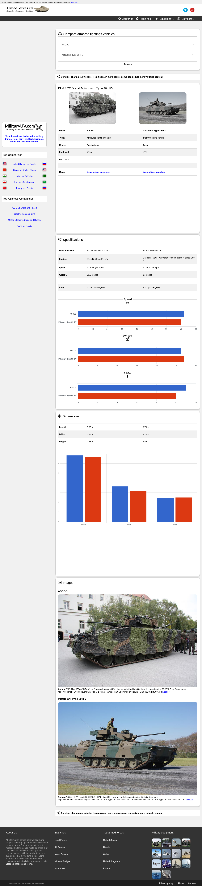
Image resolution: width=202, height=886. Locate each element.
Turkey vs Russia (24, 188)
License (166, 691)
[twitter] (185, 11)
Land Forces (61, 839)
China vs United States (24, 169)
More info (74, 2)
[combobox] (127, 44)
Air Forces (60, 847)
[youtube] (191, 11)
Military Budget (62, 861)
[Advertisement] (24, 73)
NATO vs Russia (24, 225)
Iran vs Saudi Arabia (24, 182)
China (106, 854)
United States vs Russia (24, 163)
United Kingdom (111, 861)
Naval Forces (61, 854)
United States (110, 839)
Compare (127, 64)
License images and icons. (19, 863)
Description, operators (98, 171)
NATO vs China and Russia (24, 207)
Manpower (60, 868)
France (106, 868)
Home (181, 883)
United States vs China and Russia (24, 219)
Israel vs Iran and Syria (24, 213)
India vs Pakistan (24, 176)
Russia (106, 847)
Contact (192, 883)
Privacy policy (166, 883)
